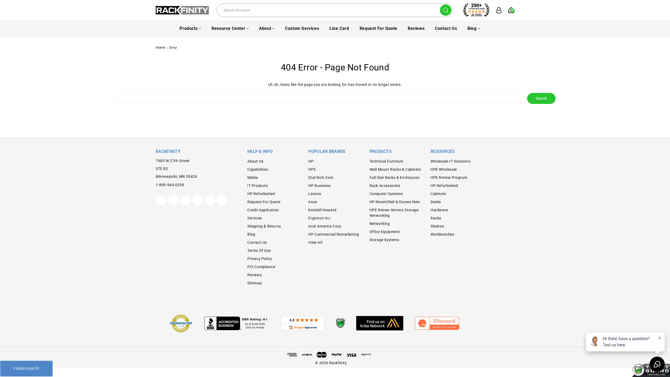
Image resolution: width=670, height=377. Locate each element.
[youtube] (209, 200)
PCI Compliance (261, 267)
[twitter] (161, 200)
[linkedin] (222, 200)
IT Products (257, 186)
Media (252, 177)
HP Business (319, 186)
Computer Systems (386, 194)
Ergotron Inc (319, 218)
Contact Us (446, 28)
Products (189, 28)
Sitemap (254, 283)
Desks (436, 202)
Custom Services (302, 28)
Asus (312, 202)
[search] (445, 10)
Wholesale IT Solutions (450, 161)
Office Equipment (385, 232)
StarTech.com (320, 177)
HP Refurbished (261, 194)
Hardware (439, 210)
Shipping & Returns (264, 226)
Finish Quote (26, 369)
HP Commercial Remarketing (333, 234)
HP (311, 161)
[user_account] (496, 10)
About (265, 28)
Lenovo (314, 194)
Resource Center (228, 28)
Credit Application (263, 210)
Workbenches (442, 234)
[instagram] (197, 200)
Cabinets (438, 194)
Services (254, 218)
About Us (255, 161)
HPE (312, 169)
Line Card (339, 28)
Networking (380, 223)
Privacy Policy (259, 259)
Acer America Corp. (325, 226)
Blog (471, 28)
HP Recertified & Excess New (395, 202)
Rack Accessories (385, 186)
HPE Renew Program (449, 177)
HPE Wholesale (444, 169)
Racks (436, 218)
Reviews (416, 28)
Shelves (437, 226)
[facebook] (173, 200)
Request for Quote (378, 28)
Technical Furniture (386, 161)
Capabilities (257, 169)
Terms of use (259, 250)
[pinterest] (185, 200)
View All (315, 242)
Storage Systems (384, 240)
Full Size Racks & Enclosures (395, 177)
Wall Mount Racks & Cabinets (395, 169)
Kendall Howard (322, 210)
